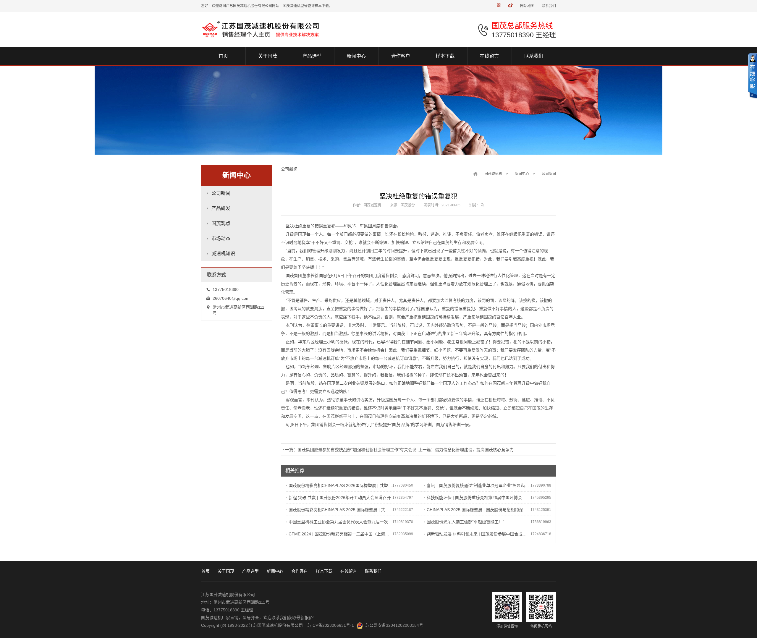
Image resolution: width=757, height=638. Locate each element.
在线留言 (348, 571)
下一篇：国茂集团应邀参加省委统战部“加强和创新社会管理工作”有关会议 (348, 449)
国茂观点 (220, 223)
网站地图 (527, 6)
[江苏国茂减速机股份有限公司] (262, 29)
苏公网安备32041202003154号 (394, 625)
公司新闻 (220, 193)
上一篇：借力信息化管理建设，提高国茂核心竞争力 (466, 449)
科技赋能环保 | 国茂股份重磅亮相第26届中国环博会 (474, 497)
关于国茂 (226, 571)
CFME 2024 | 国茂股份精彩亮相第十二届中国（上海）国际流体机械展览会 (340, 534)
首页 (205, 571)
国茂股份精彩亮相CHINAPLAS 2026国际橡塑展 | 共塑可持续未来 (340, 485)
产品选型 (250, 571)
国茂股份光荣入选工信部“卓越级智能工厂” (465, 521)
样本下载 (324, 571)
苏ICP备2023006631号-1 (330, 625)
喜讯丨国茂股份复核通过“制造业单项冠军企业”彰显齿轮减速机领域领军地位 (478, 485)
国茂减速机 (493, 174)
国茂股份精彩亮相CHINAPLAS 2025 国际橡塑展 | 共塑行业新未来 (340, 509)
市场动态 (220, 238)
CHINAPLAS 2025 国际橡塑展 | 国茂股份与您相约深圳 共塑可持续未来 (478, 509)
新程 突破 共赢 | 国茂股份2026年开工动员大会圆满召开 (340, 497)
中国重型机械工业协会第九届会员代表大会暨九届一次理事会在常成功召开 (340, 521)
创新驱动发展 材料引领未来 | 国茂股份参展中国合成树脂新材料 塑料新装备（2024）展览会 (478, 534)
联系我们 (549, 6)
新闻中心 (522, 174)
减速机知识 (223, 253)
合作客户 (299, 571)
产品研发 (220, 208)
